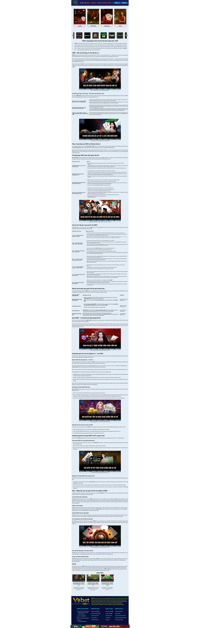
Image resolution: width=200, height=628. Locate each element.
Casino (87, 2)
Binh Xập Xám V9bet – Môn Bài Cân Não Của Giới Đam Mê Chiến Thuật (95, 584)
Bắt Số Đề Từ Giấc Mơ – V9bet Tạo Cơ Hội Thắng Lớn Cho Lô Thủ (124, 584)
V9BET (82, 2)
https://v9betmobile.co (76, 570)
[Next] (128, 583)
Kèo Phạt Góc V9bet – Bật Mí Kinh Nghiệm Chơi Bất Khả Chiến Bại (81, 584)
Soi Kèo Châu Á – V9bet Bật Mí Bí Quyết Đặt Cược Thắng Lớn (110, 583)
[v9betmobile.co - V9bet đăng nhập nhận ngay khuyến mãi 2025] (75, 3)
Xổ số (105, 2)
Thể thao (73, 235)
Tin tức (109, 2)
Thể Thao (100, 2)
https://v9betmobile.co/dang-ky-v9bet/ (106, 365)
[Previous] (72, 583)
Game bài (93, 2)
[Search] (112, 3)
